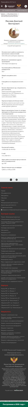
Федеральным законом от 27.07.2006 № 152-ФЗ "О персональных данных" (14, 381)
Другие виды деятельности (8, 205)
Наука (2, 200)
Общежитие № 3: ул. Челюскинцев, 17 (11, 307)
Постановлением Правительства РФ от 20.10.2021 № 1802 (14, 382)
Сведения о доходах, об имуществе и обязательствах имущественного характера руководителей (14, 385)
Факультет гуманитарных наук (9, 315)
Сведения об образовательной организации (14, 210)
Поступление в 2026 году (13, 404)
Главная (3, 191)
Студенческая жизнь (6, 207)
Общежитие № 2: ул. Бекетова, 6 (10, 305)
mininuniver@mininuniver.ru (14, 355)
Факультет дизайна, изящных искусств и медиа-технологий (12, 318)
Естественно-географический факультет (12, 321)
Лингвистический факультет (9, 342)
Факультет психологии (7, 330)
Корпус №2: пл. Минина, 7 (8, 291)
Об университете (8, 10)
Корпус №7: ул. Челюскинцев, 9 (10, 300)
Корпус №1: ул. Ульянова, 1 (8, 288)
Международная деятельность (9, 202)
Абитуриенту (4, 195)
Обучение (4, 198)
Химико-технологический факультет (11, 323)
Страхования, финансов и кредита (16, 43)
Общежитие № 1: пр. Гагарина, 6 (10, 303)
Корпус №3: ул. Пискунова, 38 (9, 293)
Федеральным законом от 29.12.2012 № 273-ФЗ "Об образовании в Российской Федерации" (14, 378)
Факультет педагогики (7, 328)
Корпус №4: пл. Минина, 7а (8, 295)
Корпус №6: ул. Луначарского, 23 (10, 298)
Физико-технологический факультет (11, 325)
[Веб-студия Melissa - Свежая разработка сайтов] (18, 390)
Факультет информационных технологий (12, 340)
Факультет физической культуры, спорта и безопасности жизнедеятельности (12, 337)
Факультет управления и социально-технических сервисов (11, 333)
